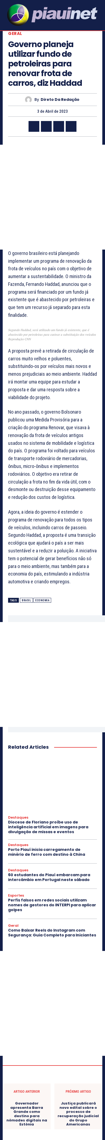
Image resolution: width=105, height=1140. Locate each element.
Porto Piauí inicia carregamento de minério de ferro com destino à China (46, 852)
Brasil (26, 600)
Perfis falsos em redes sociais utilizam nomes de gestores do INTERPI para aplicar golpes (52, 904)
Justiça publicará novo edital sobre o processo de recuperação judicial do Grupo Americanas (78, 1114)
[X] (46, 126)
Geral (15, 33)
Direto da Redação (60, 99)
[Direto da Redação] (29, 99)
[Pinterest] (58, 126)
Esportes (16, 895)
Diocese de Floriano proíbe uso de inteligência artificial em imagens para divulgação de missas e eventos (48, 826)
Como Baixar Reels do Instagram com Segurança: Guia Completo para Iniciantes (52, 933)
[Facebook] (34, 126)
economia (42, 600)
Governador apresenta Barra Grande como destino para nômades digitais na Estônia (26, 1114)
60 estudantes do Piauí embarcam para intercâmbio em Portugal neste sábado (49, 877)
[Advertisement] (52, 197)
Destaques (18, 817)
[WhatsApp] (71, 126)
